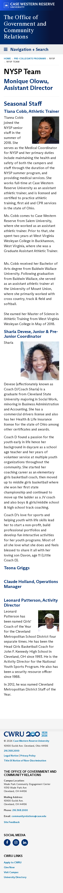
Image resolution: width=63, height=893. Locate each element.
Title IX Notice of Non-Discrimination (25, 760)
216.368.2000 (11, 750)
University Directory (15, 877)
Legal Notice (11, 755)
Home (7, 58)
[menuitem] (31, 862)
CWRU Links (13, 856)
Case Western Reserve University (31, 740)
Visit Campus (11, 872)
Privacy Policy (28, 755)
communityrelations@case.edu (29, 816)
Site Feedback (12, 822)
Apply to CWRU (13, 862)
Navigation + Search (25, 50)
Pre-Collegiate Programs (30, 58)
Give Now (9, 867)
